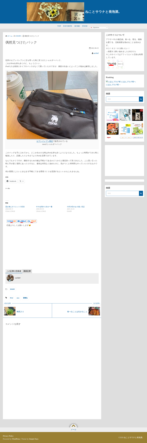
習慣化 (25, 298)
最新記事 (27, 271)
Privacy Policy (8, 436)
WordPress (16, 439)
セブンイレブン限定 (44, 141)
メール (73, 430)
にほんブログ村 (112, 85)
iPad (11, 298)
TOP (59, 26)
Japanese (95, 27)
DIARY (12, 289)
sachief (96, 53)
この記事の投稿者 (14, 271)
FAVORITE (67, 26)
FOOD (84, 26)
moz (18, 298)
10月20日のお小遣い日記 (76, 207)
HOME (77, 26)
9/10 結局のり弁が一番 (44, 207)
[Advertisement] (52, 249)
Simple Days (33, 439)
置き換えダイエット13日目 (15, 207)
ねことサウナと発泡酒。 (103, 11)
